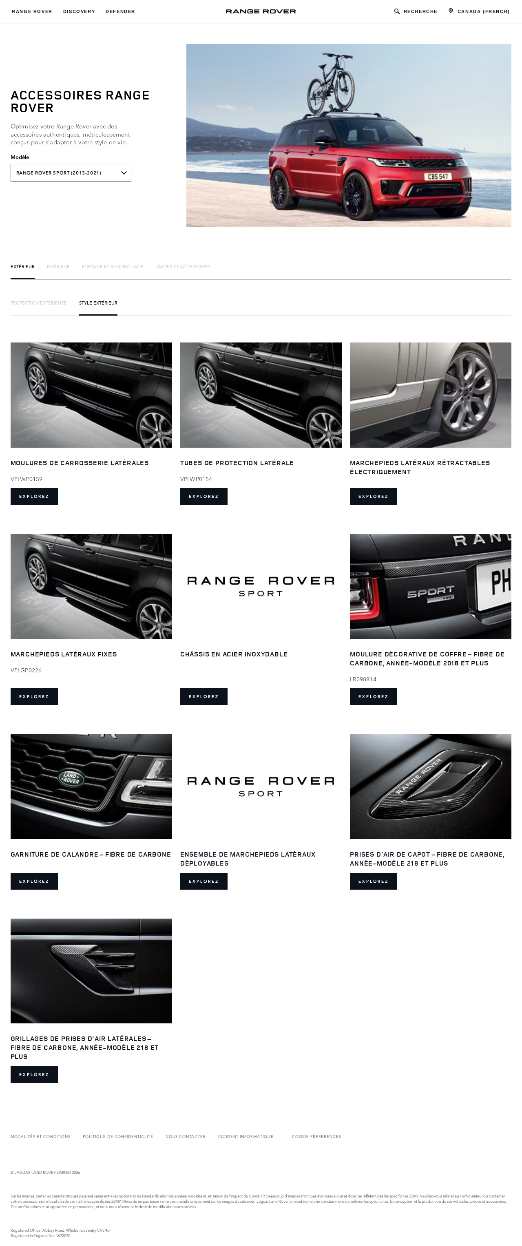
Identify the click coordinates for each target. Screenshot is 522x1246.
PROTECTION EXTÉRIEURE (39, 302)
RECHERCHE (421, 11)
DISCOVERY (79, 11)
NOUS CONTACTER (186, 1136)
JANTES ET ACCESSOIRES (183, 266)
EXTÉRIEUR (23, 266)
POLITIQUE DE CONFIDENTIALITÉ (118, 1136)
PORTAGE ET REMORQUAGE (113, 266)
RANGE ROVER (32, 11)
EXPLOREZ (34, 496)
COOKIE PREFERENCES (316, 1136)
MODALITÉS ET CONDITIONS (41, 1136)
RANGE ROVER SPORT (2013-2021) (59, 173)
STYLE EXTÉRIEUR (98, 302)
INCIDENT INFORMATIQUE (246, 1136)
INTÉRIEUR (58, 266)
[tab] (23, 266)
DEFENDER (120, 11)
